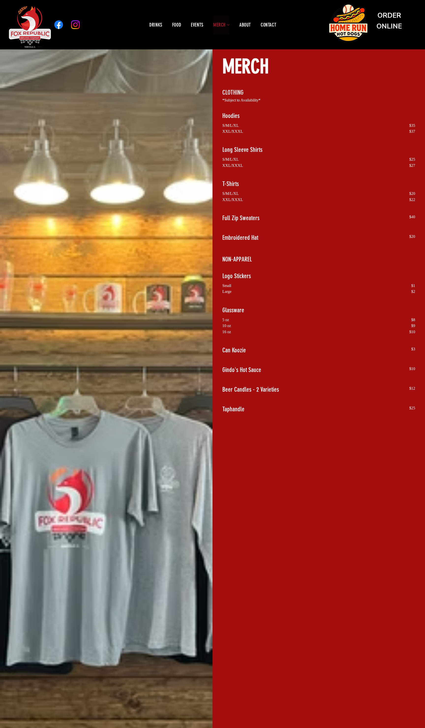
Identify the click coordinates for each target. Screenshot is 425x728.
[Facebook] (58, 24)
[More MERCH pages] (228, 25)
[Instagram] (75, 24)
